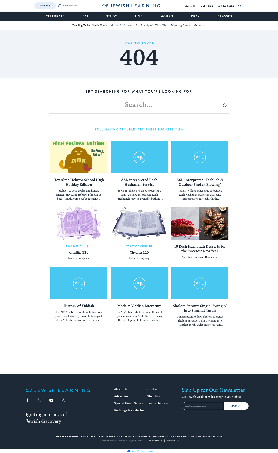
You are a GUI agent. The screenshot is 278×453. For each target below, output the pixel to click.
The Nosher (158, 436)
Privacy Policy (155, 440)
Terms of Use (173, 440)
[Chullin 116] (78, 223)
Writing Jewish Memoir (187, 25)
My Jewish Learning (210, 436)
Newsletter (70, 5)
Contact (153, 389)
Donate (45, 5)
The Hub (153, 396)
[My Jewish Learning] (58, 392)
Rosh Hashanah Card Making (112, 25)
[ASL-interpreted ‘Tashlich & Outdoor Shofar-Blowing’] (199, 157)
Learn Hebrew (157, 403)
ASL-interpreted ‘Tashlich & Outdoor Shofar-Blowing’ (199, 182)
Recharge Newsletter (129, 410)
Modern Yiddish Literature (139, 306)
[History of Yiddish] (78, 283)
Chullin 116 (78, 252)
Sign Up (236, 406)
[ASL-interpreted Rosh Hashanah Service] (139, 157)
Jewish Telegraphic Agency (98, 436)
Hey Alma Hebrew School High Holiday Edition (78, 182)
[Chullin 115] (139, 223)
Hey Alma (189, 436)
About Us (121, 389)
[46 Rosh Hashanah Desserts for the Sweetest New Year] (199, 223)
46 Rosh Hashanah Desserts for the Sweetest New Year (200, 249)
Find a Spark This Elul (152, 25)
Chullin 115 (139, 252)
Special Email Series (128, 403)
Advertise (121, 396)
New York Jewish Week (133, 436)
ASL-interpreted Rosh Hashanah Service (139, 182)
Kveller (175, 436)
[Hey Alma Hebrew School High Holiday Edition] (78, 157)
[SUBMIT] (225, 106)
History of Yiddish (79, 306)
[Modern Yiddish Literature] (139, 283)
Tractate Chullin (79, 246)
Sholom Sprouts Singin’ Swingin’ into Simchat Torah (200, 308)
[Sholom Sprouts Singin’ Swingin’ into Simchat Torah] (199, 283)
